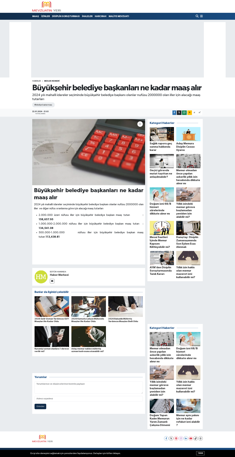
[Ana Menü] (201, 16)
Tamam (200, 453)
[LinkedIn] (186, 438)
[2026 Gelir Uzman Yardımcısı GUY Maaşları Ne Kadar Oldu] (52, 306)
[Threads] (200, 438)
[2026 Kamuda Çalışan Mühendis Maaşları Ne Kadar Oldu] (88, 306)
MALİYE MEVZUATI (119, 16)
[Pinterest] (176, 438)
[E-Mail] (52, 281)
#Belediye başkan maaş (43, 105)
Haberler (36, 81)
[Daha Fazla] (189, 112)
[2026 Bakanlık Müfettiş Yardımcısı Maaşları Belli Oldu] (125, 306)
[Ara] (197, 16)
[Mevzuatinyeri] (46, 6)
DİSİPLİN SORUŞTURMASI (66, 16)
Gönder (40, 406)
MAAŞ (35, 16)
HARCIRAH (100, 16)
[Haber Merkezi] (41, 277)
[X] (171, 438)
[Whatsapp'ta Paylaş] (184, 112)
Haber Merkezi (59, 275)
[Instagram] (181, 438)
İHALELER (87, 16)
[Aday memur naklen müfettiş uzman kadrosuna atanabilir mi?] (88, 336)
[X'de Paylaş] (179, 112)
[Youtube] (190, 438)
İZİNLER (45, 16)
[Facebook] (166, 438)
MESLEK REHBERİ (52, 81)
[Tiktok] (195, 438)
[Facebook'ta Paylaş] (174, 112)
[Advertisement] (117, 40)
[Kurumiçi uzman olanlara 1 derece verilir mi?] (52, 336)
